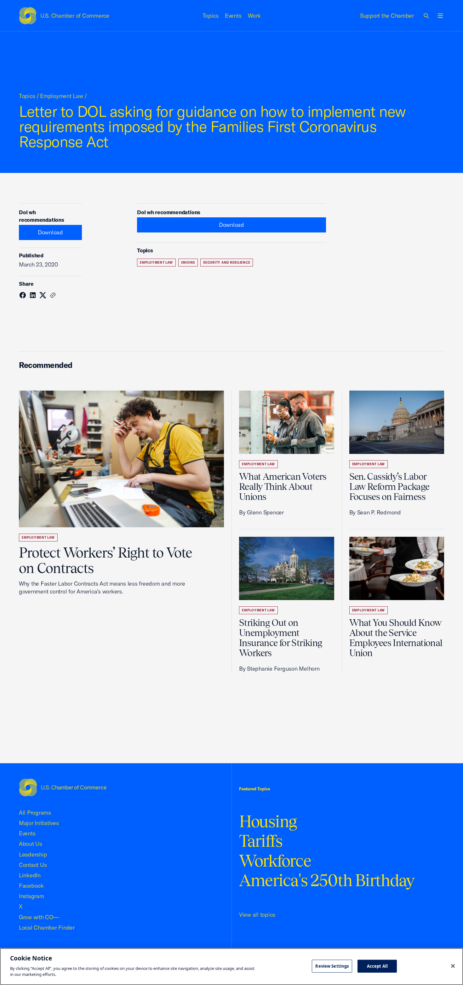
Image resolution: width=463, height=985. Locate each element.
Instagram (31, 896)
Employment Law (61, 96)
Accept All (377, 966)
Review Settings (332, 966)
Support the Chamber (387, 15)
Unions (188, 263)
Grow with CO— (39, 917)
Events (233, 15)
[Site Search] (426, 16)
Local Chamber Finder (47, 927)
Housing (268, 821)
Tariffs (261, 840)
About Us (30, 843)
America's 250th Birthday (326, 880)
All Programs (35, 812)
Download (50, 232)
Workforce (275, 860)
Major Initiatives (39, 823)
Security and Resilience (226, 263)
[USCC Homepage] (62, 787)
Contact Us (33, 864)
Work (254, 15)
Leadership (33, 854)
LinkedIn (30, 875)
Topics (211, 15)
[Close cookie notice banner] (453, 966)
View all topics (257, 914)
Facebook (31, 885)
